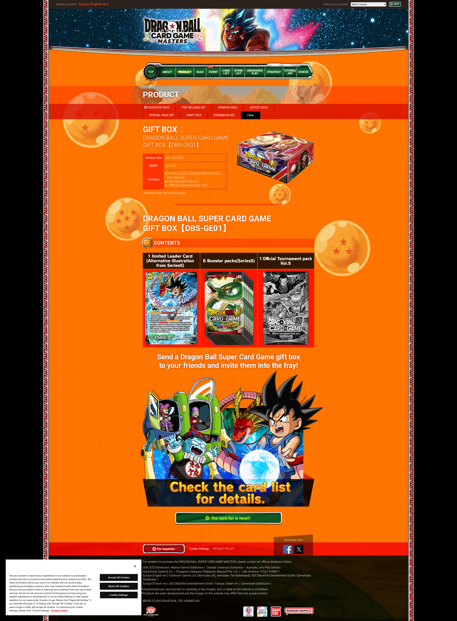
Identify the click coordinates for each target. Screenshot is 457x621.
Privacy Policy (59, 610)
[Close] (135, 566)
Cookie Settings (199, 548)
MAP (396, 4)
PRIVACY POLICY (223, 548)
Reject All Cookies (118, 586)
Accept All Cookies (119, 577)
